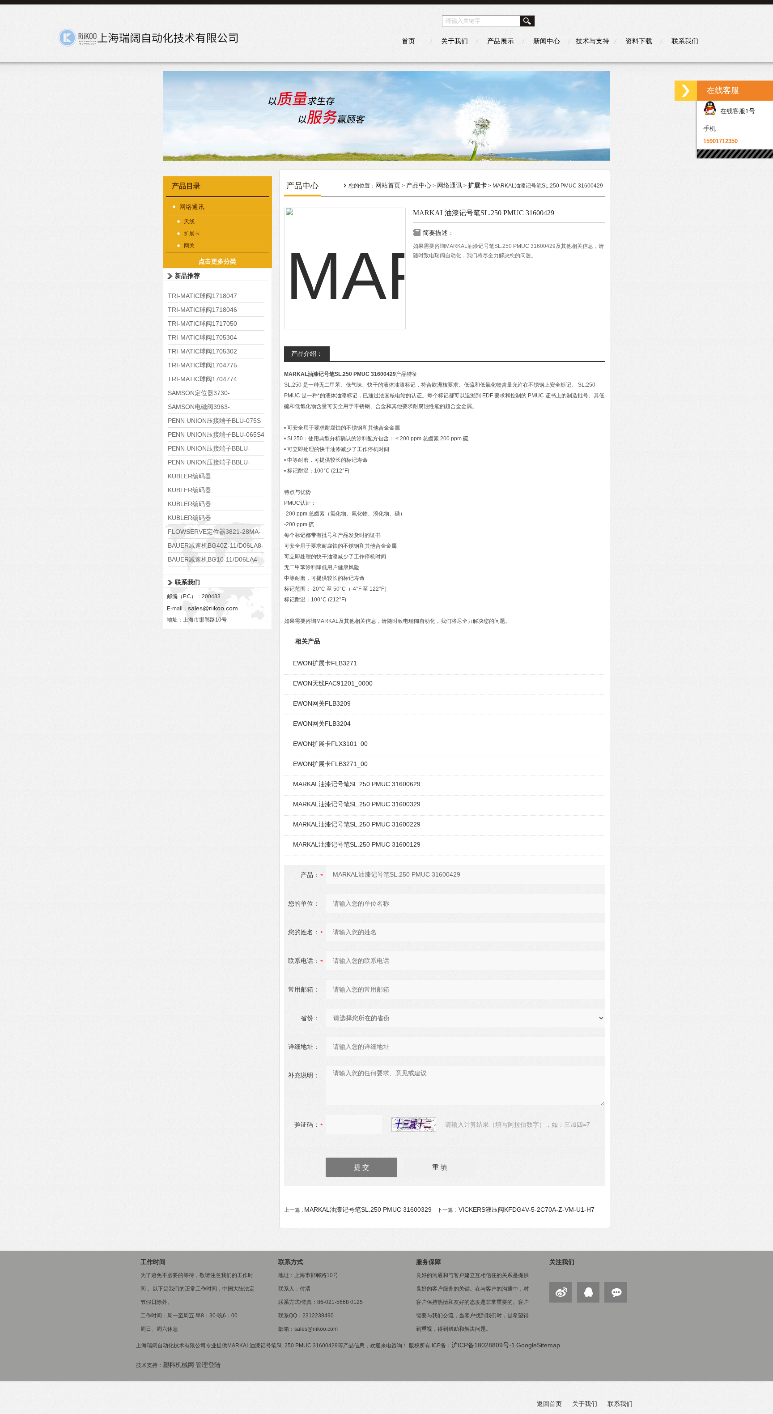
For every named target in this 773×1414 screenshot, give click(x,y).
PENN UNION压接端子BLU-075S (214, 420)
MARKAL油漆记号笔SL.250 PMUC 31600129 (356, 844)
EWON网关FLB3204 (322, 723)
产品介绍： (307, 353)
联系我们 (684, 41)
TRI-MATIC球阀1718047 (202, 295)
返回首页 (549, 1403)
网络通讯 (191, 206)
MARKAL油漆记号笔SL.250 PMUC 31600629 (356, 784)
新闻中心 (546, 41)
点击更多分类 (217, 261)
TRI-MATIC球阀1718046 (202, 309)
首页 (408, 41)
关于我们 (454, 41)
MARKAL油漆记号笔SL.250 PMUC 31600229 (356, 824)
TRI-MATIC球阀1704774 (202, 379)
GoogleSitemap (538, 1345)
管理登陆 (208, 1364)
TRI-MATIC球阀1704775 (202, 365)
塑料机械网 (178, 1364)
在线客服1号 (736, 111)
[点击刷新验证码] (413, 1124)
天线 (189, 221)
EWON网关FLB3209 (322, 703)
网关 (189, 246)
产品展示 (500, 41)
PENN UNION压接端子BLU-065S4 (216, 434)
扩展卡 (192, 233)
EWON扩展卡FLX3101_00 (330, 743)
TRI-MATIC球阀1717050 (202, 323)
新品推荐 (187, 275)
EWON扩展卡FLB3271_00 (330, 763)
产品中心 (418, 185)
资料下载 (638, 41)
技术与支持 (592, 41)
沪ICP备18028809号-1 (483, 1345)
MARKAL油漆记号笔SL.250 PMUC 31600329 (356, 804)
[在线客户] (686, 91)
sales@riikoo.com (213, 608)
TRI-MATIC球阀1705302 (202, 351)
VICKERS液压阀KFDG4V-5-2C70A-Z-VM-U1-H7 (527, 1209)
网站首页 (387, 185)
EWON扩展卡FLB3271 (325, 663)
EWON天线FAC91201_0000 (333, 683)
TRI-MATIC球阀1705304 (202, 337)
